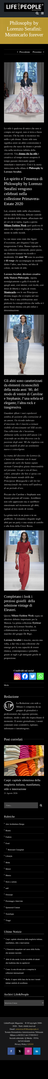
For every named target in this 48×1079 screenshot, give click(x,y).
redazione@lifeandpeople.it (27, 1029)
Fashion (8, 837)
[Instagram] (17, 676)
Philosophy (34, 168)
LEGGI (30, 1044)
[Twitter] (32, 676)
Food (7, 843)
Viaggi (8, 920)
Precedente (24, 51)
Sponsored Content (13, 907)
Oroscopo (9, 894)
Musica (8, 875)
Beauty (8, 830)
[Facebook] (25, 676)
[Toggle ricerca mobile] (37, 13)
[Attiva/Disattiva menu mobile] (42, 13)
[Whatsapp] (40, 676)
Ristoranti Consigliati (16, 849)
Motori (8, 869)
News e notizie (11, 881)
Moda (6, 685)
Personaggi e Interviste (14, 901)
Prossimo (37, 51)
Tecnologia (10, 914)
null (7, 888)
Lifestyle (9, 856)
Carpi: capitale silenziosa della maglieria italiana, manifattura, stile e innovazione (22, 784)
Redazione (11, 697)
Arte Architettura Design (15, 824)
